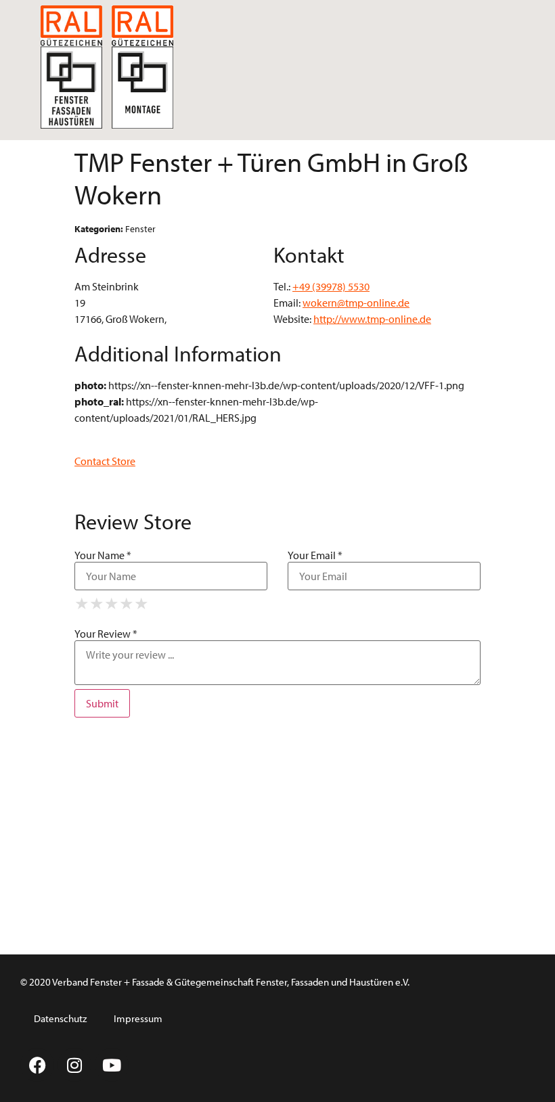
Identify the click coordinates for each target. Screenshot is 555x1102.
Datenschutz (60, 1018)
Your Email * (315, 555)
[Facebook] (37, 1065)
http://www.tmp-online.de (372, 319)
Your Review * (105, 633)
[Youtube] (112, 1065)
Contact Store (104, 461)
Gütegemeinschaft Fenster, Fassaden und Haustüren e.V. (292, 981)
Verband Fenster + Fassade (108, 981)
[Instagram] (74, 1065)
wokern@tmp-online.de (356, 302)
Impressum (138, 1018)
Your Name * (102, 555)
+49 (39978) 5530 (331, 286)
